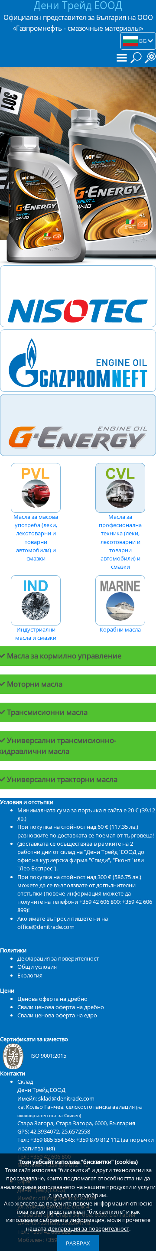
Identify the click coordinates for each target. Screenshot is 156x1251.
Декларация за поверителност (88, 1228)
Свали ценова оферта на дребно (60, 1007)
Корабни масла (120, 629)
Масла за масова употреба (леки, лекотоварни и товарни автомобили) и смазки (35, 537)
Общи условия (37, 967)
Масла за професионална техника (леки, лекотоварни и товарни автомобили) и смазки (120, 541)
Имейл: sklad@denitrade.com (55, 1098)
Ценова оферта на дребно (52, 999)
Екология (29, 975)
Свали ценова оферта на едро (57, 1015)
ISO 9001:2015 (48, 1055)
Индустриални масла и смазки (35, 634)
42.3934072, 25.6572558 (60, 1131)
